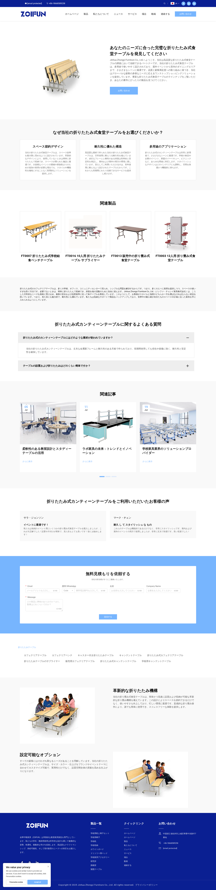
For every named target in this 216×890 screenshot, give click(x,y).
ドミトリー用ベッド (99, 853)
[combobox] (68, 590)
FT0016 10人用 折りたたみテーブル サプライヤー (86, 258)
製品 (86, 14)
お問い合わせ (186, 14)
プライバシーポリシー (146, 885)
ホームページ (72, 14)
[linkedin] (194, 3)
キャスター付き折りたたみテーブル (96, 655)
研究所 (93, 861)
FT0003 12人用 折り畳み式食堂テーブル (175, 258)
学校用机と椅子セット (100, 833)
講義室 (93, 865)
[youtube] (189, 3)
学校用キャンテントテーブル (156, 661)
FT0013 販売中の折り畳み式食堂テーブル (130, 258)
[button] (102, 476)
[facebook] (183, 3)
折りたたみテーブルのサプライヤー (42, 661)
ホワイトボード (97, 849)
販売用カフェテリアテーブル (80, 661)
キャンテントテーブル (130, 655)
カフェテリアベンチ (62, 655)
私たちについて (101, 14)
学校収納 (94, 845)
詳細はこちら (40, 232)
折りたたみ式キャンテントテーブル (118, 661)
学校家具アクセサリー (100, 857)
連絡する (165, 14)
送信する (108, 617)
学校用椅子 (95, 837)
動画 (153, 14)
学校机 (93, 841)
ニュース (118, 14)
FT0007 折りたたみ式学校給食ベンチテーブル (40, 258)
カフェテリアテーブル (35, 655)
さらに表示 (27, 461)
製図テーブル (96, 869)
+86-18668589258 (57, 3)
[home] (33, 14)
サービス (132, 14)
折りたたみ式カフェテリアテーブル (165, 655)
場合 (144, 14)
